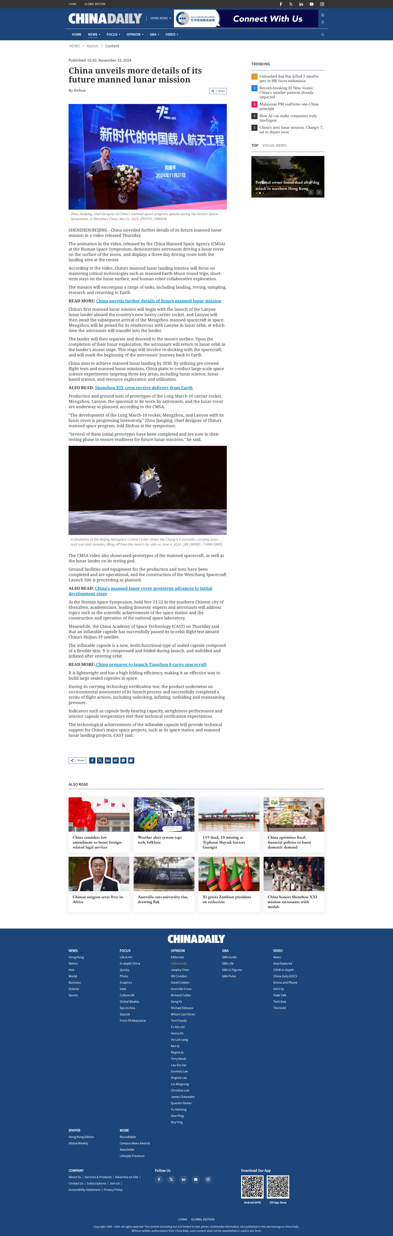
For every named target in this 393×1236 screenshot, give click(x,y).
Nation (92, 46)
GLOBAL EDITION (95, 4)
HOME (76, 34)
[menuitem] (159, 18)
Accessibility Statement (84, 1189)
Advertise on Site (126, 1177)
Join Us (115, 1183)
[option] (287, 177)
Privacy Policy (113, 1189)
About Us (75, 1177)
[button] (256, 193)
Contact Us (76, 1183)
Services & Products (98, 1177)
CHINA (72, 4)
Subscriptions (96, 1183)
